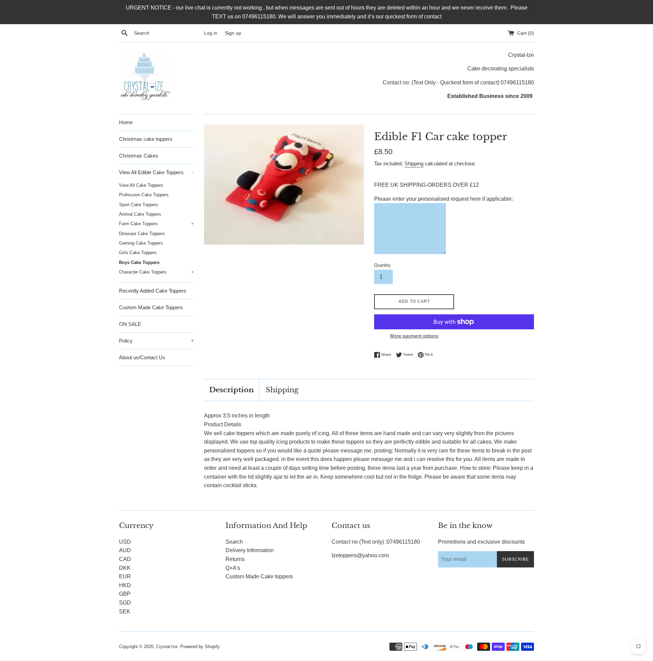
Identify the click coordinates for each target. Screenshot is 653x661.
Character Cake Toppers (156, 272)
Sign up (233, 33)
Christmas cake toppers (145, 139)
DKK (125, 568)
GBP (125, 594)
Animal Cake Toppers (140, 214)
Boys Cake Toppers (139, 262)
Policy (156, 341)
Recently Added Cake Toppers (152, 291)
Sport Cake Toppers (138, 204)
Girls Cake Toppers (138, 252)
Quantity (382, 265)
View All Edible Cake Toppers (156, 172)
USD (125, 542)
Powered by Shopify (200, 646)
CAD (125, 559)
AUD (125, 550)
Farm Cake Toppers (156, 223)
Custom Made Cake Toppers (151, 307)
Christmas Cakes (138, 156)
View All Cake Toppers (141, 185)
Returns (235, 559)
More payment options (414, 335)
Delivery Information (249, 550)
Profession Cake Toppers (144, 194)
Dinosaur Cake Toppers (142, 233)
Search (234, 542)
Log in (210, 33)
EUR (125, 576)
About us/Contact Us (142, 357)
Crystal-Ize (167, 646)
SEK (124, 611)
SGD (125, 603)
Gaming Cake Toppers (141, 243)
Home (126, 122)
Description (231, 389)
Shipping (413, 163)
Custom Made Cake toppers (259, 576)
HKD (125, 585)
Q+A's (232, 568)
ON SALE (130, 324)
